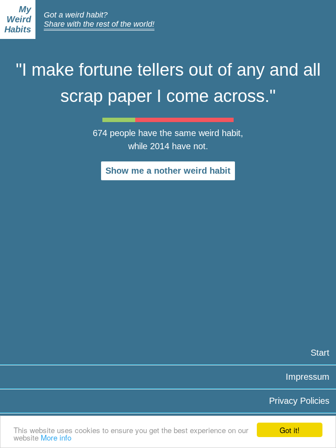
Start (320, 352)
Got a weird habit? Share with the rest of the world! (99, 19)
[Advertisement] (168, 251)
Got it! (290, 429)
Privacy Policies (299, 401)
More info (56, 437)
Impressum (307, 377)
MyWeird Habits (17, 19)
